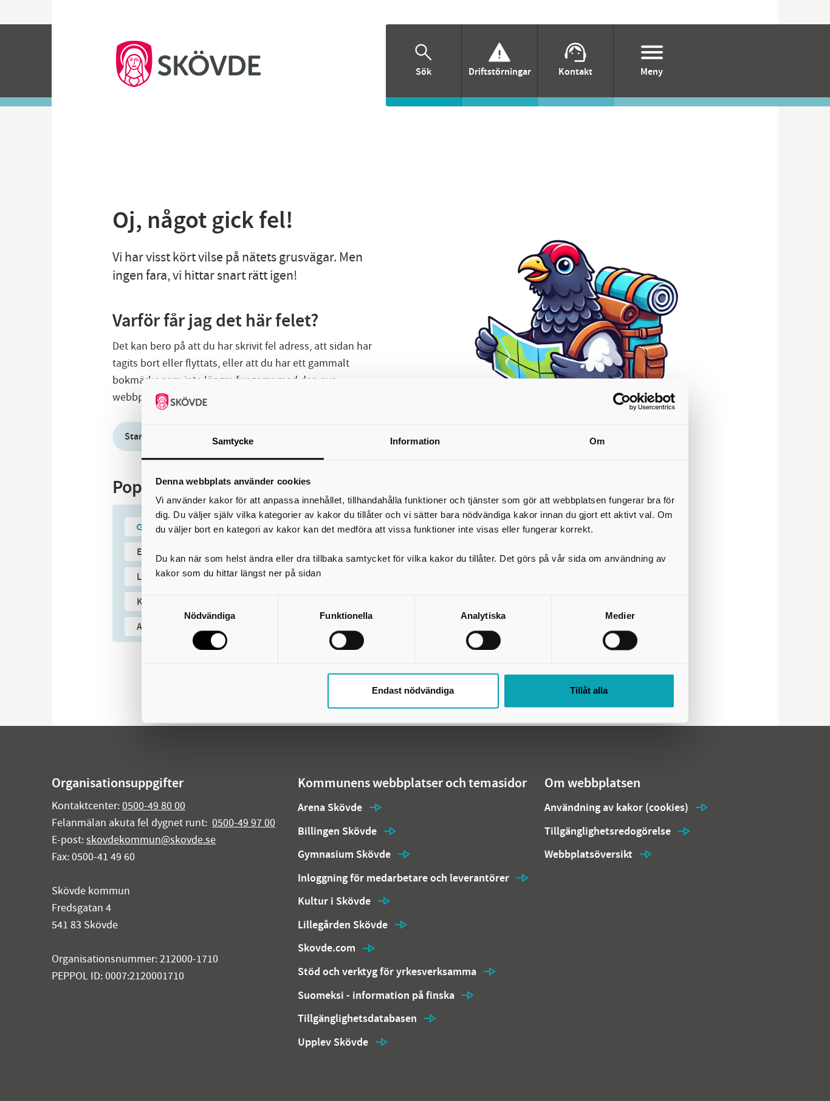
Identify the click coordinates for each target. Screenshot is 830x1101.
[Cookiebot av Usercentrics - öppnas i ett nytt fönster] (622, 401)
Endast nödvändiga (413, 691)
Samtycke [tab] (233, 442)
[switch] (346, 640)
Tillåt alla (589, 691)
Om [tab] (597, 442)
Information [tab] (415, 442)
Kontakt (575, 71)
